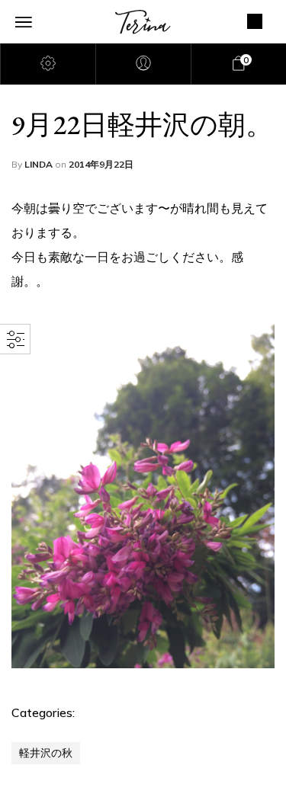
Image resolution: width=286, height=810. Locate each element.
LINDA (39, 164)
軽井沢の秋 (45, 753)
